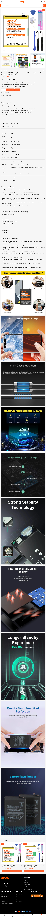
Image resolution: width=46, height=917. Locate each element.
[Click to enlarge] (3, 50)
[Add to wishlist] (22, 843)
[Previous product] (42, 70)
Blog (25, 880)
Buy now (17, 89)
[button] (12, 871)
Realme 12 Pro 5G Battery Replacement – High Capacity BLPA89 (9, 867)
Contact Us (4, 896)
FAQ (2, 894)
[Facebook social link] (4, 95)
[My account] (42, 2)
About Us (26, 882)
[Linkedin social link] (9, 95)
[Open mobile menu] (1, 2)
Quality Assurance (28, 887)
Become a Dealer (28, 889)
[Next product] (44, 70)
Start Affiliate (27, 884)
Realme (7, 70)
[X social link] (6, 95)
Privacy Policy (4, 901)
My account (4, 899)
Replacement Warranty (7, 903)
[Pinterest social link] (8, 95)
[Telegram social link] (11, 95)
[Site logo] (23, 1)
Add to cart (10, 89)
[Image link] (5, 878)
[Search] (44, 5)
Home (2, 70)
